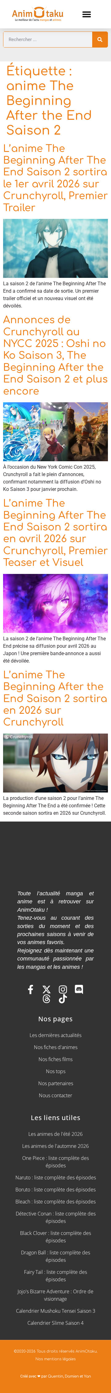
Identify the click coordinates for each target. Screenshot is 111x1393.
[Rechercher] (100, 39)
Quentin (55, 1376)
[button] (86, 14)
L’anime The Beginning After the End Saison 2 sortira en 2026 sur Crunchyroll (55, 699)
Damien (72, 1376)
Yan (87, 1376)
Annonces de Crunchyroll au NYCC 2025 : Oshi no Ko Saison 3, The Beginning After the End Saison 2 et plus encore (55, 355)
